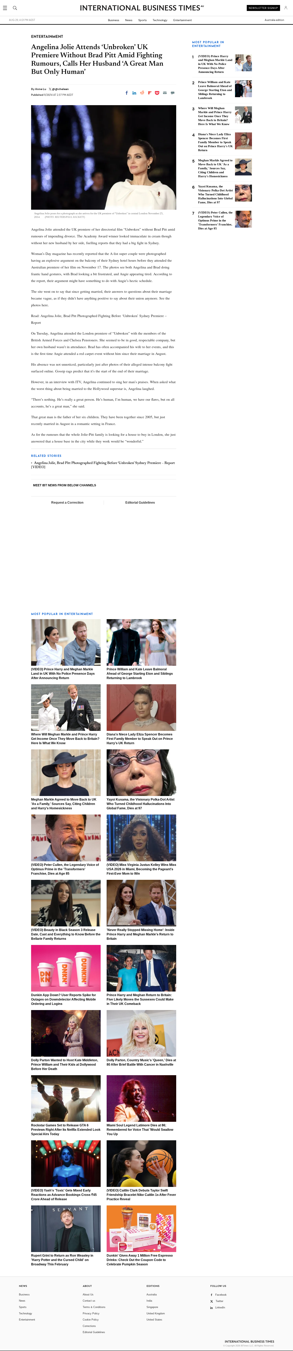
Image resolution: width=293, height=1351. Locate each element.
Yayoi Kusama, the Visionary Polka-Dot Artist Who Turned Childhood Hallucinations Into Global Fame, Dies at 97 (140, 804)
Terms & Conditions (94, 1307)
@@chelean (60, 89)
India (149, 1300)
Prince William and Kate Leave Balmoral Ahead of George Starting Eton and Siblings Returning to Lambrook (140, 674)
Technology (160, 20)
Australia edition (274, 20)
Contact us (89, 1300)
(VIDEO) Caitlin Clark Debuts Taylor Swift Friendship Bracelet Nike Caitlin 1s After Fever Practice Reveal (141, 1195)
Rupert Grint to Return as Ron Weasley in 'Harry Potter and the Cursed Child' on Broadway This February (62, 1260)
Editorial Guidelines (140, 502)
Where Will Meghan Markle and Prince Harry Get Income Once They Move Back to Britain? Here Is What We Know (65, 739)
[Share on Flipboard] (149, 92)
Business (113, 20)
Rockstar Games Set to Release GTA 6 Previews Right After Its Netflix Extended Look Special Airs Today (65, 1130)
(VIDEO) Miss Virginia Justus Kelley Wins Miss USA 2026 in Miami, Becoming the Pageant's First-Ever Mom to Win (141, 869)
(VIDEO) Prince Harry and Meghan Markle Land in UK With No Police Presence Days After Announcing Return (63, 674)
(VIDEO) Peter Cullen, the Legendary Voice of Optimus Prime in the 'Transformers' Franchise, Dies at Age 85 (65, 869)
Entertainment (182, 20)
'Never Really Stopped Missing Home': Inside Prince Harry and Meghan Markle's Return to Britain (140, 934)
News (128, 20)
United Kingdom (155, 1313)
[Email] (164, 92)
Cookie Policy (91, 1319)
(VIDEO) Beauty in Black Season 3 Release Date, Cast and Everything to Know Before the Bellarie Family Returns (65, 934)
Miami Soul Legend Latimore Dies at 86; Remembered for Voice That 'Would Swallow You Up (140, 1130)
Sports (142, 20)
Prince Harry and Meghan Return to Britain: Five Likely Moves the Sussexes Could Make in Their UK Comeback (140, 999)
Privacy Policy (91, 1313)
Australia (151, 1294)
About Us (88, 1294)
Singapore (152, 1307)
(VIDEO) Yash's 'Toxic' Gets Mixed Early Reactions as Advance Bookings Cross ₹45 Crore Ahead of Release (64, 1195)
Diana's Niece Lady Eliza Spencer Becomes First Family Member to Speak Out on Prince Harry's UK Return (140, 739)
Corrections (89, 1326)
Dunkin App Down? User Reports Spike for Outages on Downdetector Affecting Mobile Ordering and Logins (63, 999)
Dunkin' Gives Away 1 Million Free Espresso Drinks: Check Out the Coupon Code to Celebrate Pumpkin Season (140, 1260)
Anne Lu (41, 89)
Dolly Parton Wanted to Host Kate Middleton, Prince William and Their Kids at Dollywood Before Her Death (64, 1064)
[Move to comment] (172, 92)
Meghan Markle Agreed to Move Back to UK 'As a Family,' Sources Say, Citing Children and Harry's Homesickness (63, 804)
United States (154, 1319)
